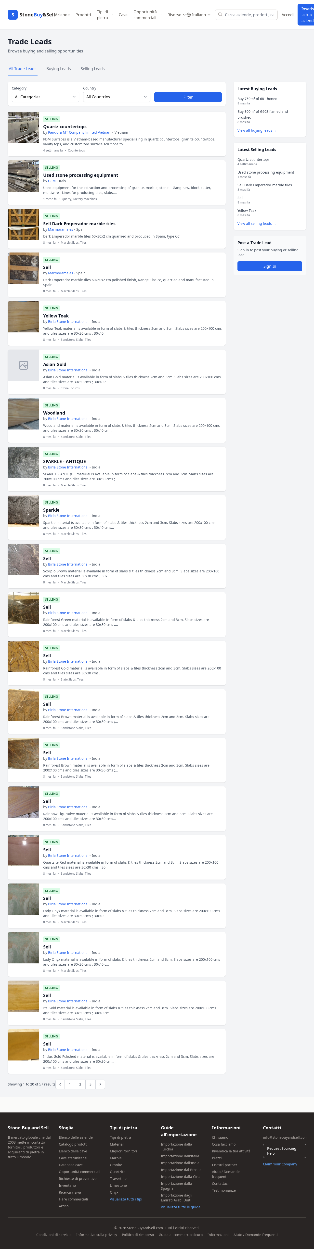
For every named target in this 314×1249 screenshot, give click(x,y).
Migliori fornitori (123, 1151)
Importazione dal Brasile (181, 1169)
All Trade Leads (23, 68)
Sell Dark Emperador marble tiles (79, 224)
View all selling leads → (256, 223)
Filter (188, 97)
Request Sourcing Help (281, 1151)
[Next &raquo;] (100, 1084)
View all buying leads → (257, 130)
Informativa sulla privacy (96, 1234)
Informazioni (218, 1234)
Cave (123, 14)
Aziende (62, 14)
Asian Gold (54, 364)
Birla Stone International (68, 321)
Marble (116, 1158)
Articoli (64, 1206)
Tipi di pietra (102, 14)
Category (19, 88)
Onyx (114, 1192)
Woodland (54, 413)
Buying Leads (58, 68)
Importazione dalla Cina (180, 1176)
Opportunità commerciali (145, 14)
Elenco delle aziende (76, 1137)
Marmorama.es (60, 229)
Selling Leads (93, 68)
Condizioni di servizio (53, 1234)
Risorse (174, 14)
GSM (52, 180)
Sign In (269, 266)
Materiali (117, 1144)
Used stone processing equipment (80, 175)
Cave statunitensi (73, 1158)
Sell (47, 267)
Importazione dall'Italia (180, 1156)
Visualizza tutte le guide (180, 1207)
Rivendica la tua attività (231, 1151)
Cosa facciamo (224, 1144)
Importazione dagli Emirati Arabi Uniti (176, 1197)
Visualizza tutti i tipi (126, 1199)
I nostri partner (224, 1164)
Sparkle (51, 510)
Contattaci (220, 1183)
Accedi (288, 14)
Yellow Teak (56, 316)
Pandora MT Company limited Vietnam (79, 132)
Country (89, 88)
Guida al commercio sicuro (181, 1234)
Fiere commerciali (73, 1199)
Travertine (118, 1178)
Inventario (67, 1185)
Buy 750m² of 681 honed (257, 98)
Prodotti (83, 14)
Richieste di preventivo (77, 1178)
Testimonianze (224, 1190)
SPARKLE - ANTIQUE (64, 461)
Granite (116, 1164)
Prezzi (217, 1158)
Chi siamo (220, 1137)
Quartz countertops (65, 126)
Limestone (118, 1185)
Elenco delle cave (73, 1151)
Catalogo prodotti (73, 1144)
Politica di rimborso (138, 1234)
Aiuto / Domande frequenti (226, 1174)
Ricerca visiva (70, 1192)
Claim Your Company (280, 1164)
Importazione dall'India (180, 1163)
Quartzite (117, 1171)
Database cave (71, 1164)
